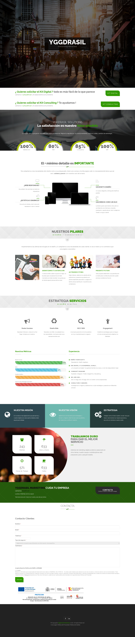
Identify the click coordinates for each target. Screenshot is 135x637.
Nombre (18, 524)
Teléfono (18, 535)
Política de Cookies (75, 625)
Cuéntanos (18, 545)
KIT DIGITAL (112, 93)
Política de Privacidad (63, 625)
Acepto (18, 570)
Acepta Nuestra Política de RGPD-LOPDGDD (28, 568)
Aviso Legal (54, 625)
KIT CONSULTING (110, 104)
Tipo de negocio (20, 540)
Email (17, 530)
